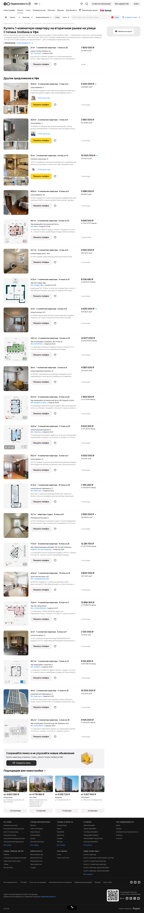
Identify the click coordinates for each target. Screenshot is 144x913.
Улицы (6, 864)
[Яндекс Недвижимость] (17, 3)
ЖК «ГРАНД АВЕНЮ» (38, 608)
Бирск (59, 829)
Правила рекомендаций (83, 882)
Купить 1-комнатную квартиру (95, 861)
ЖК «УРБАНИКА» (37, 726)
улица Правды (36, 123)
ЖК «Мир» (34, 226)
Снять (59, 854)
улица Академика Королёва (41, 371)
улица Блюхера (36, 312)
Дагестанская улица (38, 576)
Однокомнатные (36, 861)
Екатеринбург (35, 835)
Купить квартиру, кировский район (96, 867)
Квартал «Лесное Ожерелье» (41, 549)
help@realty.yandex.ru (48, 896)
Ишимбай (60, 832)
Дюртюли (60, 835)
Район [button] (117, 17)
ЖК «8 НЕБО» (35, 667)
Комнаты (119, 835)
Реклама (23, 882)
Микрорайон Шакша (91, 835)
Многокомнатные (36, 854)
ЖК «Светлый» (36, 53)
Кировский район (90, 829)
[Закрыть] (139, 17)
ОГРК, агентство (44, 98)
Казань (32, 838)
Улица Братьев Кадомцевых (14, 842)
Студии (33, 867)
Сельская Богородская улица (14, 838)
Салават (60, 838)
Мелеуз (60, 842)
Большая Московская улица (14, 829)
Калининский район (91, 842)
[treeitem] (10, 10)
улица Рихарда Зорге (38, 253)
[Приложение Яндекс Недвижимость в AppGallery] (134, 898)
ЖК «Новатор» (36, 432)
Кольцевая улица (10, 835)
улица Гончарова (37, 635)
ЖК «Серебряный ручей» (40, 579)
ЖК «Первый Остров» (39, 403)
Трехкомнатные (36, 864)
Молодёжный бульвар (39, 518)
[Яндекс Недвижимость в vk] (131, 882)
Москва (33, 825)
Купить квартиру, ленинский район (96, 871)
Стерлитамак (62, 825)
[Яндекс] (136, 908)
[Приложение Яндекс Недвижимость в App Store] (127, 898)
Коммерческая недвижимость (127, 832)
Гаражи (118, 829)
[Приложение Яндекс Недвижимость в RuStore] (138, 898)
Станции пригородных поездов (15, 858)
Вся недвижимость (11, 882)
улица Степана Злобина (39, 51)
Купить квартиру (90, 854)
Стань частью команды (37, 882)
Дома (118, 825)
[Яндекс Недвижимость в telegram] (139, 882)
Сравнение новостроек (12, 861)
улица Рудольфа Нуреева (40, 430)
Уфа (32, 224)
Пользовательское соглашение (60, 882)
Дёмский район (89, 825)
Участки (119, 838)
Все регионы (8, 867)
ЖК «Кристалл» (36, 491)
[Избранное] (82, 4)
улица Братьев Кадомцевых (41, 488)
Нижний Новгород (37, 842)
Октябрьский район (91, 832)
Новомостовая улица (38, 159)
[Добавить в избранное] (55, 64)
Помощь (97, 882)
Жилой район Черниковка (93, 838)
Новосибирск (35, 832)
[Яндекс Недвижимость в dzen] (135, 882)
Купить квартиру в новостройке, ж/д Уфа (99, 858)
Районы (6, 854)
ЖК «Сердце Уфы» (37, 285)
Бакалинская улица (10, 825)
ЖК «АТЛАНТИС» (37, 344)
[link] (136, 4)
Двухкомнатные (36, 858)
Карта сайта (107, 882)
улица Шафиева (36, 87)
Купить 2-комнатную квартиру (95, 864)
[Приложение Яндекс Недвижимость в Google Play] (130, 898)
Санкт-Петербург (36, 829)
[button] (87, 4)
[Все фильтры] (6, 17)
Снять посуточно (63, 858)
